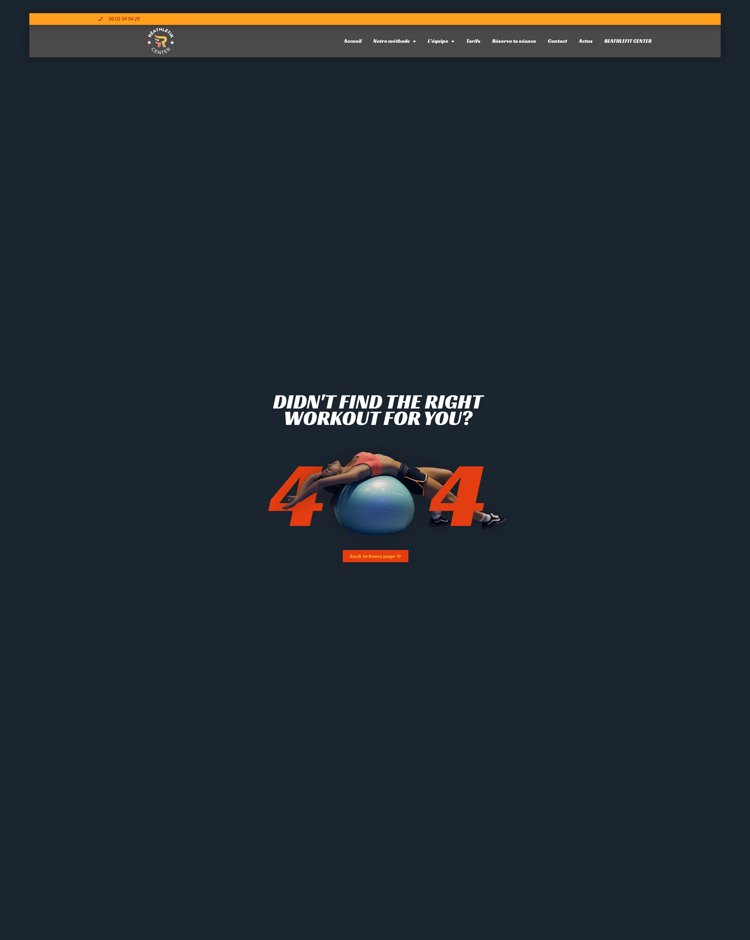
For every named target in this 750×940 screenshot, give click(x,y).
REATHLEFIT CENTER (628, 40)
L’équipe (438, 40)
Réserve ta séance (514, 40)
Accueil (353, 40)
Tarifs (473, 40)
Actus (586, 40)
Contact (557, 40)
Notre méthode (391, 40)
